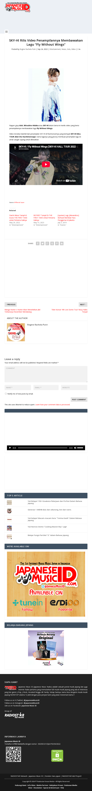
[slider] (80, 447)
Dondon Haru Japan (52, 776)
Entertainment (55, 49)
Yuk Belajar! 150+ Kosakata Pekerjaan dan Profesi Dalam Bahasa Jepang (55, 502)
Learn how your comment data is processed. (52, 404)
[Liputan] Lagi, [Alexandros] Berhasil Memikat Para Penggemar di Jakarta (68, 217)
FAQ (62, 788)
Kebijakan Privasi (56, 785)
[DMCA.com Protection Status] (57, 761)
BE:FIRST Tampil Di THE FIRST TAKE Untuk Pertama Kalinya (44, 217)
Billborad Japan (19, 202)
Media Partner (42, 785)
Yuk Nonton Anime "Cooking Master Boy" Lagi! (47, 527)
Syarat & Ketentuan (51, 788)
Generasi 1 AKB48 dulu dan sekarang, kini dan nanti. (50, 510)
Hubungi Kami (20, 785)
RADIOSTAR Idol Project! (71, 776)
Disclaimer (38, 788)
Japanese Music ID (36, 776)
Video (73, 49)
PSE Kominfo (19, 744)
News (64, 49)
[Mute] (75, 448)
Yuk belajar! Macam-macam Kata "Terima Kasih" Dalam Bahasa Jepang (55, 519)
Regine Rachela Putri (28, 49)
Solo (68, 49)
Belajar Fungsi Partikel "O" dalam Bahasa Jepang (48, 535)
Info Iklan (31, 785)
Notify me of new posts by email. (20, 394)
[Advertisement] (48, 22)
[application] (46, 447)
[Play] (10, 448)
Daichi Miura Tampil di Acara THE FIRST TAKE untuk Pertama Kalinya (18, 217)
